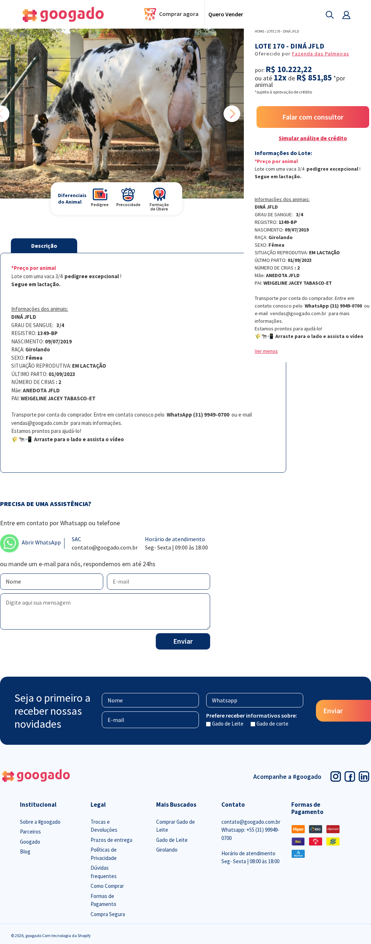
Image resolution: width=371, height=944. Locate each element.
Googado (30, 841)
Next (232, 113)
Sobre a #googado (40, 821)
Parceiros (30, 831)
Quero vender (225, 14)
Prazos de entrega (111, 839)
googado (33, 935)
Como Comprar (107, 885)
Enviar (183, 641)
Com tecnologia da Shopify (66, 935)
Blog (25, 851)
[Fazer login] (342, 14)
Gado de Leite (227, 723)
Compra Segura (108, 914)
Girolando (167, 849)
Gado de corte (272, 723)
